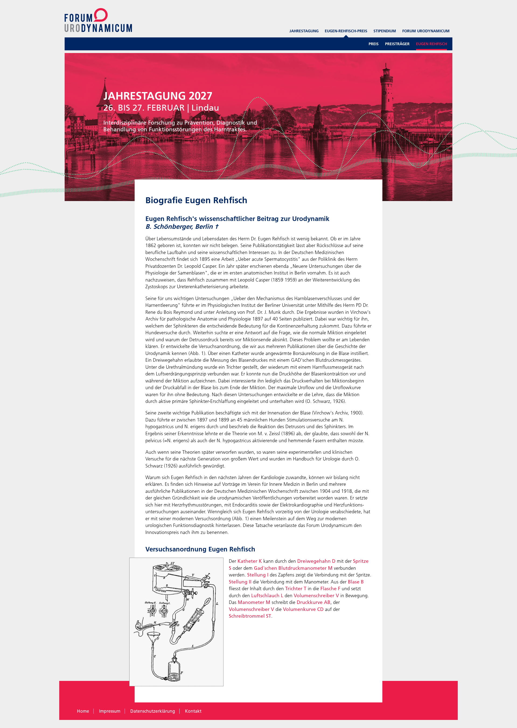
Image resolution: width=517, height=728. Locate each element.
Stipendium (384, 31)
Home (83, 711)
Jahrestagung (304, 31)
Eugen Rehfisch (431, 43)
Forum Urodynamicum (426, 31)
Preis (374, 43)
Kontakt (193, 711)
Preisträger (397, 43)
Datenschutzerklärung (152, 711)
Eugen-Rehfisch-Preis (346, 31)
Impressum (109, 711)
